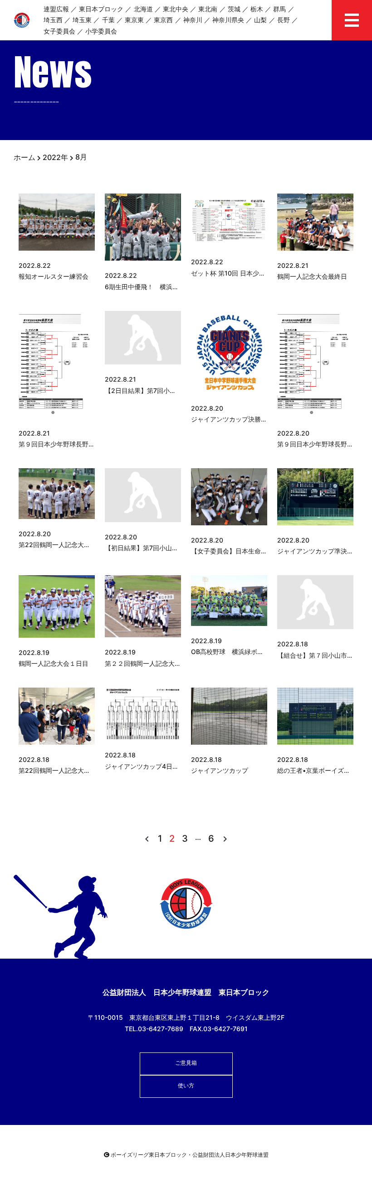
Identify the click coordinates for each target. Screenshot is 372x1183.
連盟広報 (56, 9)
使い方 (186, 1085)
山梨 (260, 20)
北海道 (143, 9)
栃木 (256, 9)
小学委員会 (101, 31)
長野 (283, 20)
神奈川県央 (228, 20)
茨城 (234, 9)
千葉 (108, 20)
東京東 (134, 20)
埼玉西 (53, 20)
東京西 (163, 20)
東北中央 (175, 9)
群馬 (279, 9)
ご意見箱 (186, 1062)
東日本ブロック (101, 9)
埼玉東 (82, 20)
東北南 (207, 9)
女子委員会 (59, 31)
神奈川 (192, 20)
